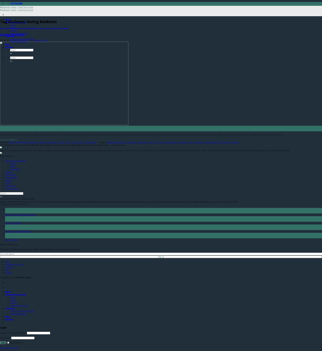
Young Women (64, 28)
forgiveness (142, 142)
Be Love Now (11, 239)
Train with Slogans (13, 223)
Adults (13, 300)
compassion (131, 142)
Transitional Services (19, 305)
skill (221, 142)
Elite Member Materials (14, 28)
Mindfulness (33, 28)
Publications (15, 169)
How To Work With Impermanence (20, 214)
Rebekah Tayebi (40, 40)
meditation (182, 142)
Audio (12, 166)
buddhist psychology (116, 142)
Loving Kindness (12, 34)
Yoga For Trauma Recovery (22, 38)
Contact (8, 272)
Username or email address (13, 333)
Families (13, 30)
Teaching (9, 267)
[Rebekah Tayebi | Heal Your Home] (16, 8)
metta (190, 142)
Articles (2, 28)
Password (5, 337)
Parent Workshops (18, 314)
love (161, 142)
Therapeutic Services (14, 264)
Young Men (54, 28)
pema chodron (212, 142)
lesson (152, 142)
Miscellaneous (11, 177)
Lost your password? (9, 347)
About (7, 261)
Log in (3, 343)
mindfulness (199, 142)
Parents (41, 28)
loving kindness (170, 142)
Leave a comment (231, 142)
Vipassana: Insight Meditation (18, 231)
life (156, 142)
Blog (7, 270)
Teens (13, 25)
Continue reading (9, 139)
